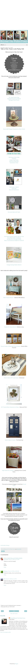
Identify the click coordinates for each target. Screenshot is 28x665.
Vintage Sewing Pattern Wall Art (14, 264)
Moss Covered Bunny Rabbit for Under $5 (14, 240)
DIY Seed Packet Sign (14, 97)
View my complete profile (5, 632)
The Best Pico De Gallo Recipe (14, 239)
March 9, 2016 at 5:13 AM (14, 559)
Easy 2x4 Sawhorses (14, 189)
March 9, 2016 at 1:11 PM (11, 578)
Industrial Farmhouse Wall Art (14, 98)
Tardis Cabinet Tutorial (10, 440)
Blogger (16, 663)
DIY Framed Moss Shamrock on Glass (10, 407)
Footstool (14, 158)
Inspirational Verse (14, 162)
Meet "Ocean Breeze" (8, 297)
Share (3, 551)
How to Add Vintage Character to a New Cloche (14, 129)
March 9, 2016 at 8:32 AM (13, 571)
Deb (5, 578)
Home (14, 611)
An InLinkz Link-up (5, 545)
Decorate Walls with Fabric (14, 212)
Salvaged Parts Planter (14, 100)
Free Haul (14, 188)
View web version (14, 613)
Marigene (6, 571)
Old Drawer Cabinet (14, 187)
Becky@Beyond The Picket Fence (17, 618)
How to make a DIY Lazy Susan (11, 377)
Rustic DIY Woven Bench (10, 327)
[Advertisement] (14, 14)
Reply (5, 567)
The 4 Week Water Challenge (14, 237)
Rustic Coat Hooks (14, 160)
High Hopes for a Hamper (8, 470)
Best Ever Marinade (14, 161)
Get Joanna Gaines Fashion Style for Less (14, 236)
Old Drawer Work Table (14, 157)
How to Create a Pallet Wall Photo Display (10, 346)
